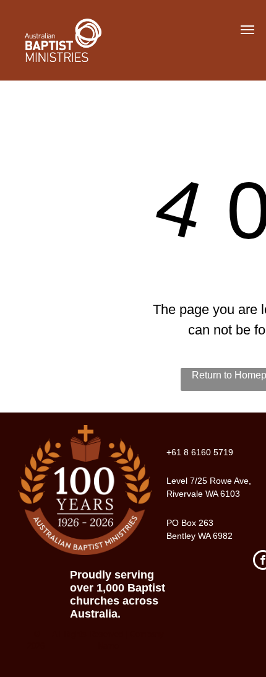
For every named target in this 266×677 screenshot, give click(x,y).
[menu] (247, 29)
